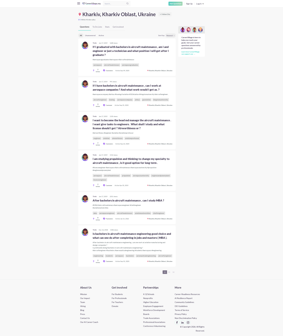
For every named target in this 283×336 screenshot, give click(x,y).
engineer (97, 138)
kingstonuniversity (160, 100)
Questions (84, 27)
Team (82, 302)
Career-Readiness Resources (187, 294)
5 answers (109, 261)
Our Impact (85, 298)
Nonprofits (148, 298)
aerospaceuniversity (141, 176)
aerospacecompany (124, 100)
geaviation (146, 100)
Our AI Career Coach (89, 322)
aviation (106, 138)
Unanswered (90, 35)
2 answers (109, 144)
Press (82, 314)
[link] (127, 57)
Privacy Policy (181, 314)
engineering (98, 256)
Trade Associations (151, 318)
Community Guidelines (184, 302)
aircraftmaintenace (111, 65)
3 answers (109, 70)
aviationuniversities (142, 213)
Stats (107, 27)
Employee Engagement (153, 306)
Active (101, 35)
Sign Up (189, 3)
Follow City (165, 14)
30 (169, 272)
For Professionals (119, 298)
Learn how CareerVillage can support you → (190, 53)
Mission (83, 294)
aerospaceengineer (107, 213)
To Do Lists (97, 27)
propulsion (126, 176)
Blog (82, 310)
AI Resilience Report (183, 298)
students (109, 256)
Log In (199, 3)
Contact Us (85, 318)
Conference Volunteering (154, 326)
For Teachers (117, 302)
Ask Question (175, 3)
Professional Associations (154, 322)
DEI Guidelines (181, 306)
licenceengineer (100, 180)
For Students (117, 294)
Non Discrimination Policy (186, 318)
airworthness (117, 138)
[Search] (127, 3)
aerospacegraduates (130, 65)
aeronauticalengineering (146, 256)
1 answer (109, 105)
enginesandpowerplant (161, 176)
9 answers (109, 219)
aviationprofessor (132, 138)
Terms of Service (182, 310)
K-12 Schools (148, 294)
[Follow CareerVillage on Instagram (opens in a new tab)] (188, 322)
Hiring (83, 306)
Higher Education (150, 302)
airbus (137, 100)
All (81, 35)
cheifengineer (158, 213)
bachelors (130, 256)
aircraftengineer (100, 100)
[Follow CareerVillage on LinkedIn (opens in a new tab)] (182, 322)
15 (165, 272)
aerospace (98, 65)
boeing (112, 100)
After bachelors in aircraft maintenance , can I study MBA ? (128, 200)
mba (95, 213)
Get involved (118, 27)
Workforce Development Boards (154, 312)
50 (173, 272)
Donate (115, 306)
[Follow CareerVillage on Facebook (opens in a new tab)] (177, 322)
